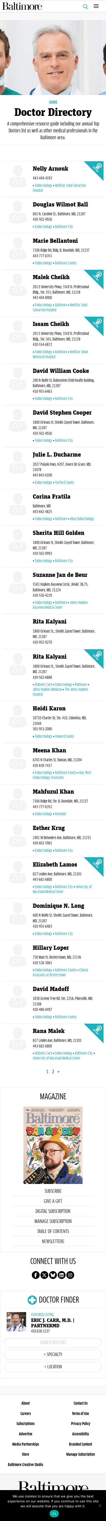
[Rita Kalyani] (17, 632)
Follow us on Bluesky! (53, 1275)
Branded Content (80, 1444)
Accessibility (80, 1434)
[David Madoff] (17, 1003)
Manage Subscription (53, 1221)
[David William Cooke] (17, 385)
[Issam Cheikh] (17, 341)
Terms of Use (80, 1414)
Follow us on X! (44, 1275)
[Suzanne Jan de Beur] (17, 591)
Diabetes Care (43, 685)
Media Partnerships (25, 1444)
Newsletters (53, 1241)
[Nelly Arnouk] (17, 180)
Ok (54, 1514)
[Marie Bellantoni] (17, 252)
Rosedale (60, 814)
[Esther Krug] (17, 840)
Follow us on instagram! (70, 1275)
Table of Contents (53, 1231)
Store (25, 1454)
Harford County (64, 483)
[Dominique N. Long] (17, 920)
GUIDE (53, 102)
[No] (99, 1505)
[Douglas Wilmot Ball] (17, 216)
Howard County (64, 736)
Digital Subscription (53, 1211)
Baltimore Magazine (51, 6)
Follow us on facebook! (36, 1275)
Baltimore (61, 305)
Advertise (25, 1434)
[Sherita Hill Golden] (17, 547)
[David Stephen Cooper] (17, 427)
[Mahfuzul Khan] (17, 803)
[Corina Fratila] (17, 508)
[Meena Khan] (17, 764)
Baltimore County (66, 263)
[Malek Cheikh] (17, 294)
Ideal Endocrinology (82, 519)
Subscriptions (26, 1424)
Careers (25, 1414)
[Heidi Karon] (17, 723)
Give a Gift (53, 1201)
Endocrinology (43, 186)
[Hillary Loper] (17, 961)
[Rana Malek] (17, 1045)
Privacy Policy (80, 1424)
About (25, 1403)
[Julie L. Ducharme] (17, 469)
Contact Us (81, 1403)
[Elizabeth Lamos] (17, 878)
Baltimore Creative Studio (25, 1465)
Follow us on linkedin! (62, 1275)
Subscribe (53, 1191)
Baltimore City (64, 227)
